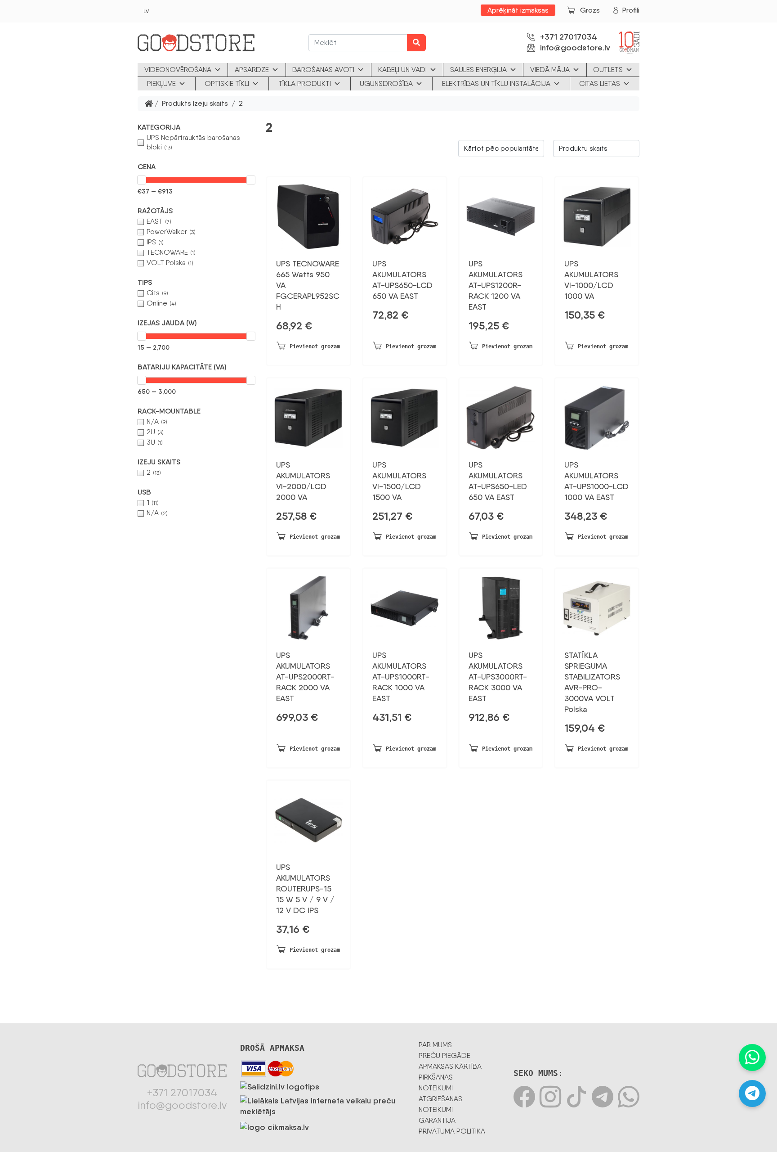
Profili (630, 10)
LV (146, 11)
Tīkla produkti (304, 83)
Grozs (590, 10)
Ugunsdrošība (386, 83)
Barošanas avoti (323, 69)
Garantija (437, 1120)
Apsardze (252, 69)
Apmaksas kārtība (450, 1066)
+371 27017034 (568, 37)
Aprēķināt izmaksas (518, 10)
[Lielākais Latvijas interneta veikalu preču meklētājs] (322, 1104)
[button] (196, 127)
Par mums (435, 1044)
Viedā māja (550, 69)
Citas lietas (599, 83)
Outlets (608, 69)
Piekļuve (161, 83)
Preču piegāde (444, 1055)
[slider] (141, 180)
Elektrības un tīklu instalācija (496, 83)
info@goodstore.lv (575, 48)
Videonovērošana (177, 69)
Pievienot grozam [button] (315, 346)
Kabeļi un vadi (402, 69)
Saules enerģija (478, 69)
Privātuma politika (452, 1131)
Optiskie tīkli (227, 83)
